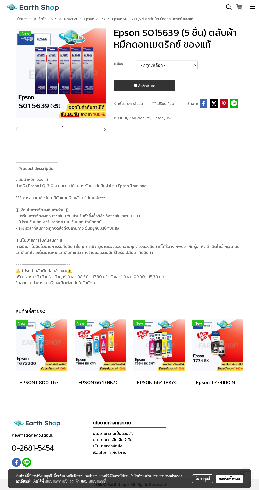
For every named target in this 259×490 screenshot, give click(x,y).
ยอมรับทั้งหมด (229, 478)
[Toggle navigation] (252, 7)
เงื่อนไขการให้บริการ (109, 452)
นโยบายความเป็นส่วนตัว (113, 433)
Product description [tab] (37, 168)
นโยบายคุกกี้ (97, 481)
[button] (227, 7)
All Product (141, 118)
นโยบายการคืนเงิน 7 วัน (112, 440)
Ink (169, 118)
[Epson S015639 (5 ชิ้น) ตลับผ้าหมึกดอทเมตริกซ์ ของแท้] (61, 73)
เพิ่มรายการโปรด (130, 103)
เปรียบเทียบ (165, 103)
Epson (158, 118)
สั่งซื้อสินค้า (146, 86)
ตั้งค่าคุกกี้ (203, 478)
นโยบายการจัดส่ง (107, 446)
